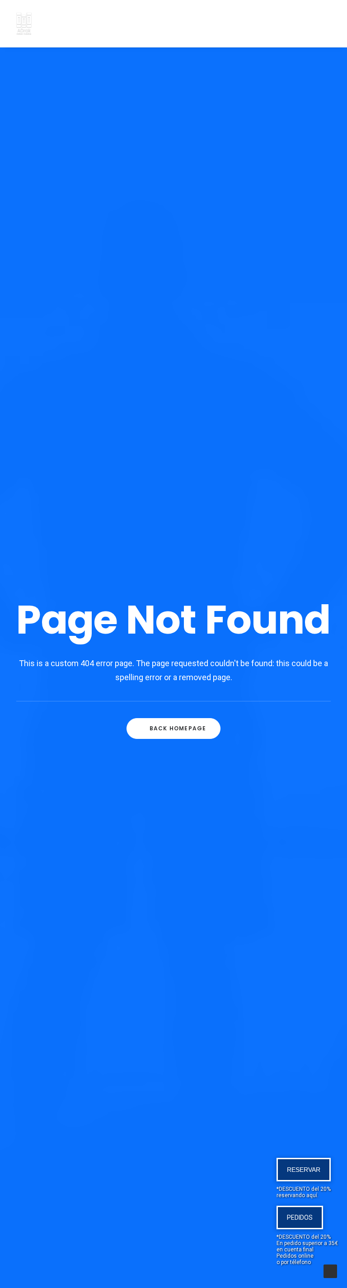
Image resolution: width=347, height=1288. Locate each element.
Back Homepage (178, 728)
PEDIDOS (300, 1217)
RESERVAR (303, 1169)
